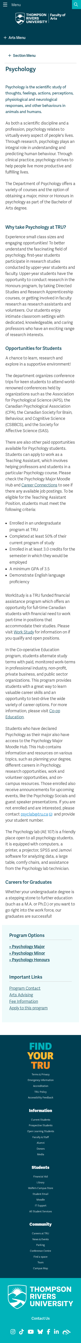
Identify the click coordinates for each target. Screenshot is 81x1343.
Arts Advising (21, 994)
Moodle (40, 1199)
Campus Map (40, 1268)
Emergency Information (41, 1080)
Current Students (40, 1119)
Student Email (40, 1194)
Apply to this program (28, 1008)
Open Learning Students (40, 1131)
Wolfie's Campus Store (40, 1188)
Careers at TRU (40, 1233)
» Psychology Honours (29, 959)
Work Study (24, 632)
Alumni (41, 1142)
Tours (40, 1262)
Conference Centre (40, 1250)
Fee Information (23, 1001)
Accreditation (40, 1086)
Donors (41, 1148)
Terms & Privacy (41, 1074)
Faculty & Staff (40, 1137)
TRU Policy (40, 1091)
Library (40, 1182)
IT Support (40, 1205)
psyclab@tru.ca (34, 814)
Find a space (40, 1256)
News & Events (40, 1239)
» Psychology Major (27, 946)
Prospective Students (40, 1125)
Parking (40, 1245)
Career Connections (39, 485)
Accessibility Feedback (40, 1097)
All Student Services (40, 1211)
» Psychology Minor (27, 953)
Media (40, 1154)
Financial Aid (40, 1176)
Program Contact (24, 988)
